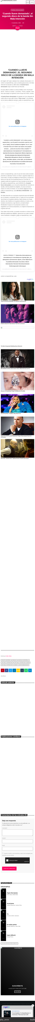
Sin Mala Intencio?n (22, 166)
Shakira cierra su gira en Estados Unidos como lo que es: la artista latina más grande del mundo (17, 803)
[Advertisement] (17, 50)
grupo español (6, 660)
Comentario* (4, 828)
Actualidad (5, 763)
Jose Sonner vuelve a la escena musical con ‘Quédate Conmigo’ (15, 713)
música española (24, 660)
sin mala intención (7, 662)
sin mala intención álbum (22, 662)
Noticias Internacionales (17, 10)
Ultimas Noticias (6, 709)
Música (15, 660)
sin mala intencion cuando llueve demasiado (15, 665)
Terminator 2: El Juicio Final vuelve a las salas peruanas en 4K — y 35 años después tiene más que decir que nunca (17, 768)
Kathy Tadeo (9, 656)
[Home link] (9, 2)
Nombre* (4, 838)
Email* (3, 845)
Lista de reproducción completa (10, 943)
